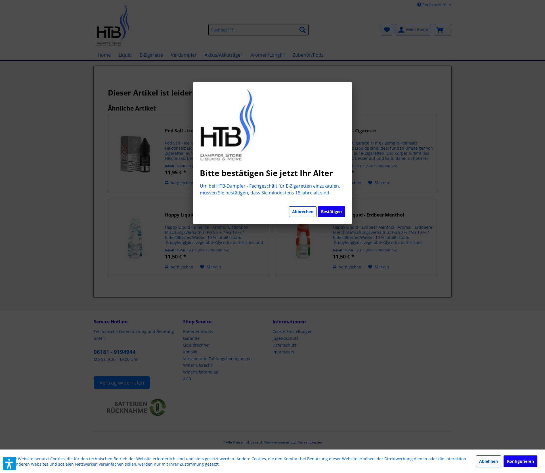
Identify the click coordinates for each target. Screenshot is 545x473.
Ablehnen (488, 461)
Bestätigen (331, 211)
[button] (9, 463)
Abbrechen (302, 211)
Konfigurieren (520, 461)
